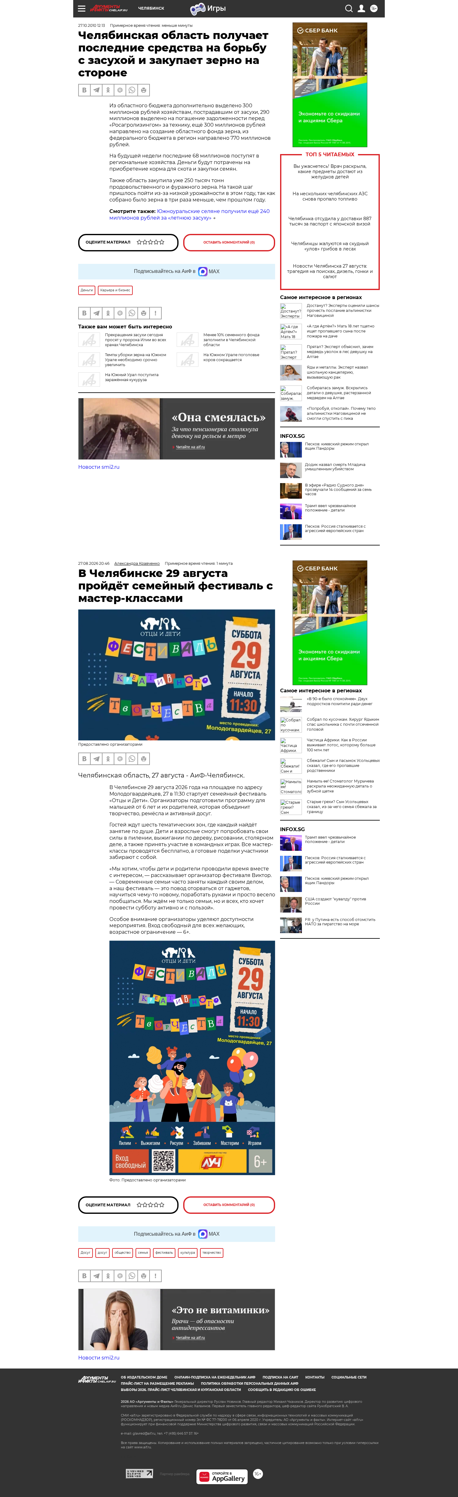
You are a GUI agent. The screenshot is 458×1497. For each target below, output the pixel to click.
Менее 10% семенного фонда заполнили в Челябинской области (231, 339)
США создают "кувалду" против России (335, 901)
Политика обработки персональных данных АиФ (249, 1384)
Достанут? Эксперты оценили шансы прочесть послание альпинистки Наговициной (343, 310)
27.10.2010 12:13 (91, 25)
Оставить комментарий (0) (229, 242)
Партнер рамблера (174, 1474)
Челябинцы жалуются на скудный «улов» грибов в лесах (330, 246)
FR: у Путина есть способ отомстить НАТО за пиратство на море (340, 922)
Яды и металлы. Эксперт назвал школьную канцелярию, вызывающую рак (337, 372)
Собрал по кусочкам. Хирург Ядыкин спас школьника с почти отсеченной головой (343, 724)
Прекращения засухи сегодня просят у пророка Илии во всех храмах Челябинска (135, 339)
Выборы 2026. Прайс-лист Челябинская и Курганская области (181, 1390)
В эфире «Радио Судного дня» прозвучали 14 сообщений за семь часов (338, 489)
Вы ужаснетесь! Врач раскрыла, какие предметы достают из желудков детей (329, 172)
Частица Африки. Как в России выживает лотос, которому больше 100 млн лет (341, 745)
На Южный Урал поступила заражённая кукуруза (132, 377)
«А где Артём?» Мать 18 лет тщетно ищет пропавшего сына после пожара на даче (341, 331)
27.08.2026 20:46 (93, 563)
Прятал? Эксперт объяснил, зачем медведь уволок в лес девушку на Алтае (340, 351)
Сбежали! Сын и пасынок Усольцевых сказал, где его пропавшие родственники (343, 765)
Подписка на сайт (280, 1377)
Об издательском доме (144, 1377)
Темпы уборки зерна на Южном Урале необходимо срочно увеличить (135, 359)
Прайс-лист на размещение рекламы (157, 1384)
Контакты (314, 1377)
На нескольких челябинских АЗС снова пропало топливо (330, 196)
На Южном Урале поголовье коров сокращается (231, 357)
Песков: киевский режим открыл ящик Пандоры (337, 446)
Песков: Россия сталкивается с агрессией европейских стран (335, 528)
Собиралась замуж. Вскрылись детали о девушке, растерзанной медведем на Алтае (339, 392)
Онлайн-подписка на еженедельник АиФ (214, 1377)
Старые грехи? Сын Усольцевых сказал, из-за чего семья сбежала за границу (342, 806)
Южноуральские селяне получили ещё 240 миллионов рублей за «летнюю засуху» (189, 214)
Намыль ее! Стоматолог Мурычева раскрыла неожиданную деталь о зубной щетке (340, 786)
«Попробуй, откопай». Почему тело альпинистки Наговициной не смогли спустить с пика (341, 413)
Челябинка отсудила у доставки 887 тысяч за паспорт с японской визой (330, 221)
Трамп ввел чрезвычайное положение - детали (330, 508)
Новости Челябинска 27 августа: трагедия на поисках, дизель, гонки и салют (330, 271)
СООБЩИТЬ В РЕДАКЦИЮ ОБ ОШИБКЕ (282, 1390)
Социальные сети (349, 1377)
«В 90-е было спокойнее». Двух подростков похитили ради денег (340, 701)
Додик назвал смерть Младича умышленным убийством (335, 467)
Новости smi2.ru (99, 467)
